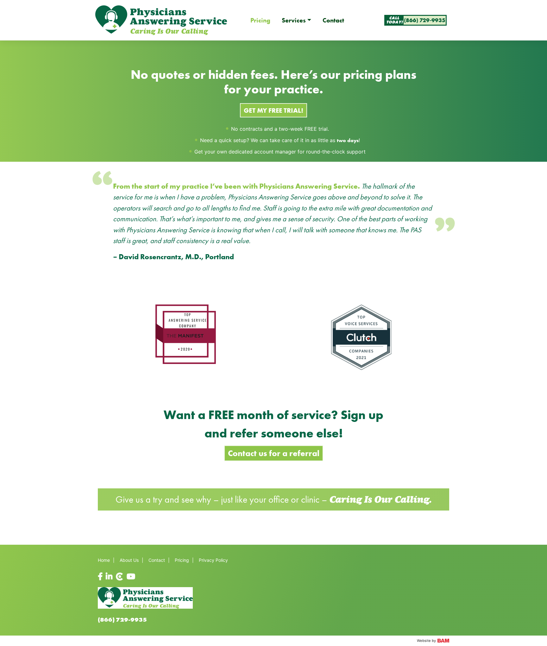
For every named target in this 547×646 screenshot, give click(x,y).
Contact (333, 20)
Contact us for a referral (273, 453)
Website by (427, 640)
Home (104, 560)
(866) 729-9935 (122, 619)
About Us (129, 560)
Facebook (102, 577)
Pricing (260, 20)
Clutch (118, 577)
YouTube (131, 577)
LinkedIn (110, 577)
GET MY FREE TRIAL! (273, 110)
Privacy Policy (213, 560)
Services (294, 20)
